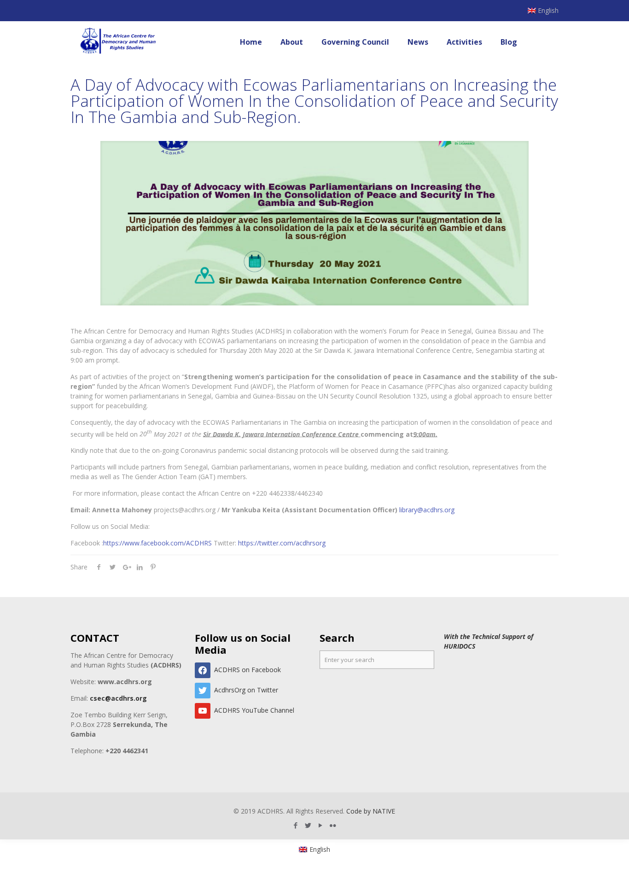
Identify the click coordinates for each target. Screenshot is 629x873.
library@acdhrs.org (426, 509)
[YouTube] (321, 825)
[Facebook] (296, 825)
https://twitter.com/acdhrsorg (282, 543)
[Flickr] (333, 825)
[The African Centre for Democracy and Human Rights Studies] (118, 42)
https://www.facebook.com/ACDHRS (157, 543)
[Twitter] (308, 825)
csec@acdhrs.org (118, 698)
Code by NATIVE (370, 811)
